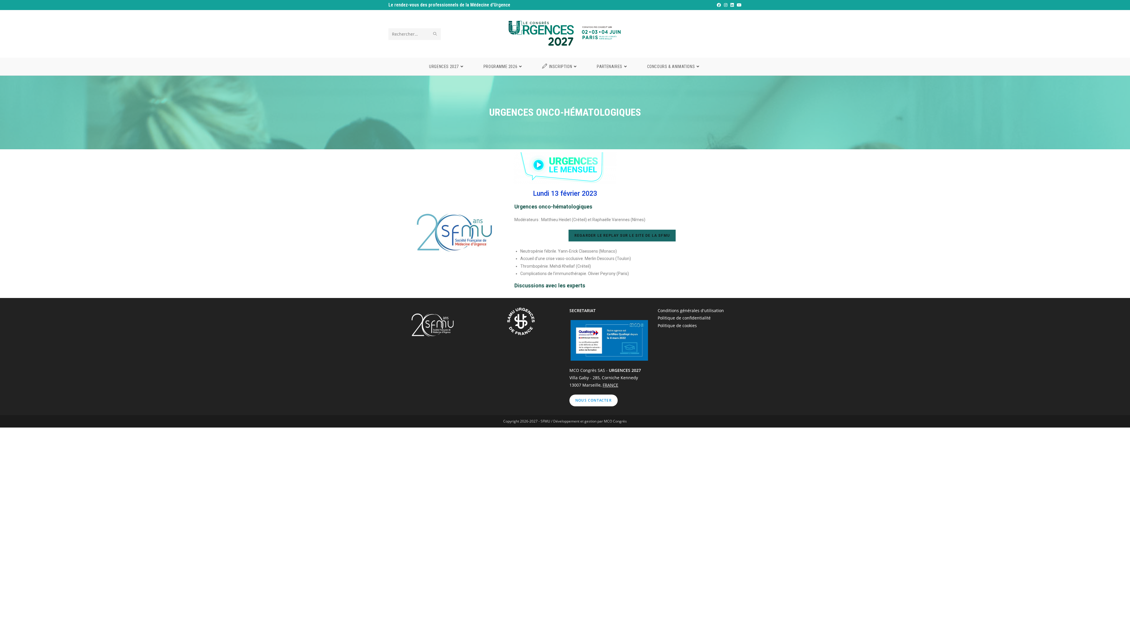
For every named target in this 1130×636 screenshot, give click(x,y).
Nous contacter (593, 400)
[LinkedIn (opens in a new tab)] (732, 5)
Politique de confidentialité (684, 318)
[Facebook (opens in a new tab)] (718, 5)
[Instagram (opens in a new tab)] (725, 5)
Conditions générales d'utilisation (691, 310)
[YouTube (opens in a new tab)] (738, 5)
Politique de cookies (677, 325)
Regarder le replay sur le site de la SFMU (622, 235)
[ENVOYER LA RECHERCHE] (435, 34)
